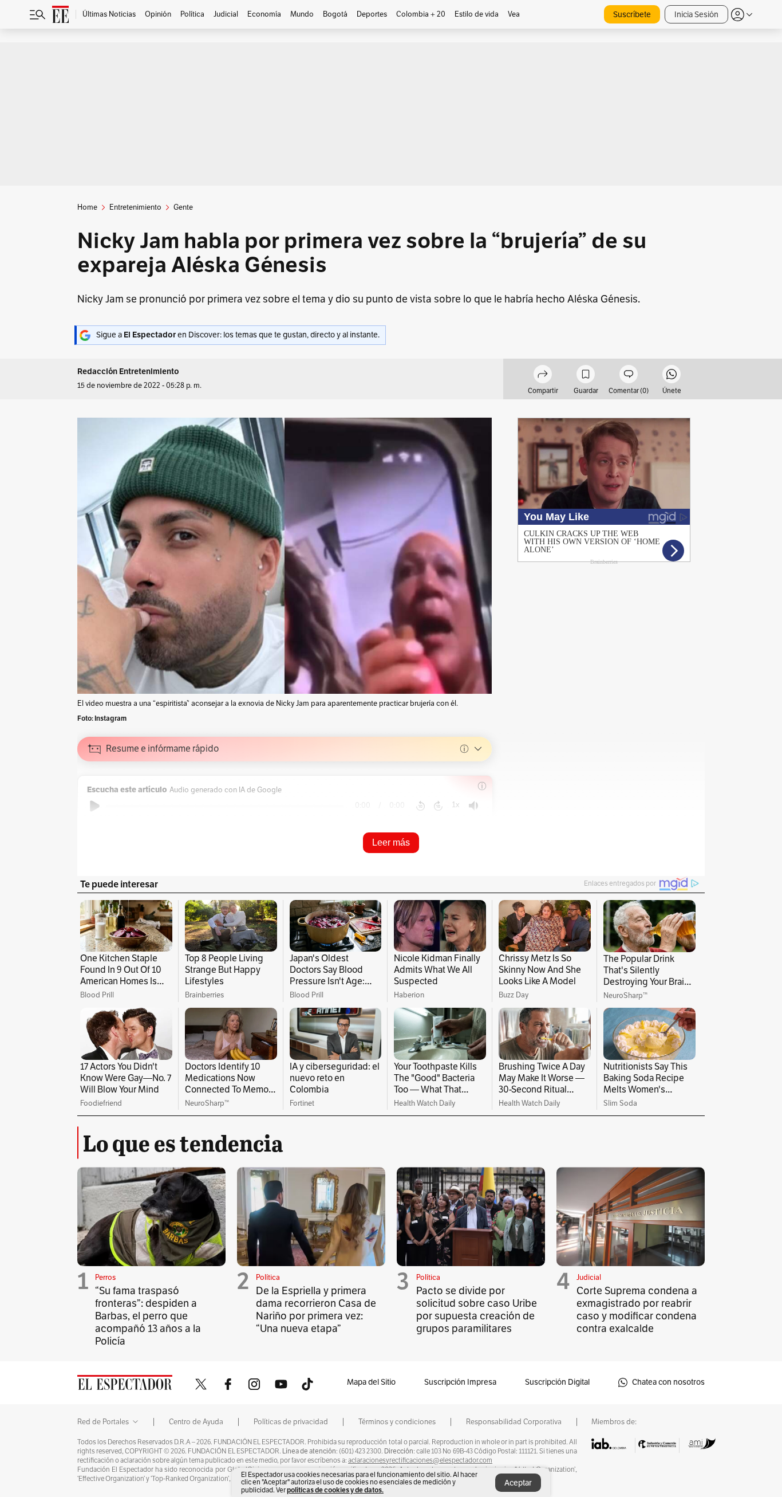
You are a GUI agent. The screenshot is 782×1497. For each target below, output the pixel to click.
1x (456, 804)
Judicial (588, 1277)
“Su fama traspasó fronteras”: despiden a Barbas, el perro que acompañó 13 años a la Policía (148, 1315)
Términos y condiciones (397, 1422)
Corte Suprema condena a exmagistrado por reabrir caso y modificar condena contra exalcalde (636, 1309)
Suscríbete (632, 14)
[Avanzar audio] (438, 806)
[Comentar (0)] (628, 376)
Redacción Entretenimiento (128, 371)
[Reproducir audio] (94, 806)
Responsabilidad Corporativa (514, 1422)
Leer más (391, 842)
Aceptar (518, 1483)
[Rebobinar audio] (420, 806)
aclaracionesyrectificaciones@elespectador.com (420, 1460)
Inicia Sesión (696, 14)
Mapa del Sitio (371, 1382)
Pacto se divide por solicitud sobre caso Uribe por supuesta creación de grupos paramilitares (476, 1309)
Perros (105, 1277)
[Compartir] (543, 376)
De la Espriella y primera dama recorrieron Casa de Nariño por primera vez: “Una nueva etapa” (316, 1309)
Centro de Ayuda (196, 1422)
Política (268, 1277)
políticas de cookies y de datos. (335, 1490)
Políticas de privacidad (291, 1422)
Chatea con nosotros (668, 1382)
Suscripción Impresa (460, 1382)
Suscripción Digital (557, 1382)
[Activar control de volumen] (473, 805)
